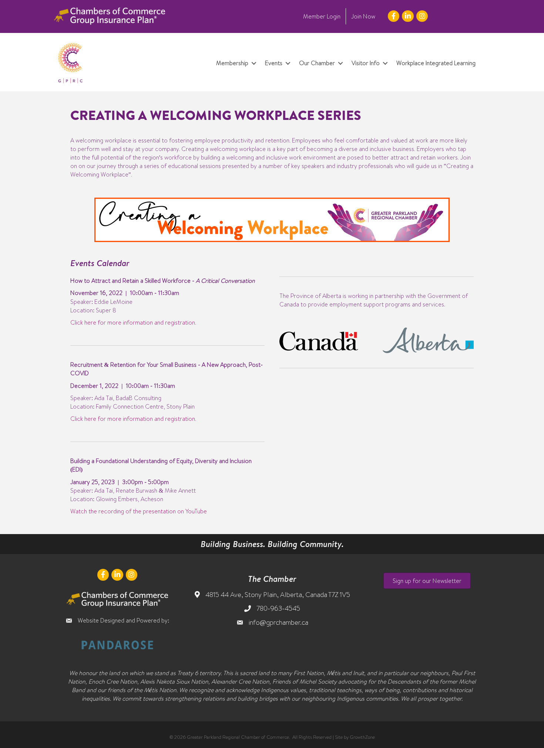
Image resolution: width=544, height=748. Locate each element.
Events (273, 63)
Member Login (321, 16)
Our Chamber (317, 63)
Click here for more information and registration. (133, 322)
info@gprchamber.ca (278, 622)
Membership (232, 63)
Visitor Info (366, 63)
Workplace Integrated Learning (436, 63)
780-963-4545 (278, 608)
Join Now (363, 16)
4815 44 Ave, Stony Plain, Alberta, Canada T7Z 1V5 (277, 594)
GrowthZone (362, 737)
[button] (427, 581)
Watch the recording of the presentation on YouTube (138, 511)
